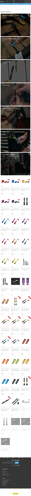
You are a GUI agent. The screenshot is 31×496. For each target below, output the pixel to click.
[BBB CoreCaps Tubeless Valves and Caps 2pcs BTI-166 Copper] (5, 421)
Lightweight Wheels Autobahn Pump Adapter (15, 290)
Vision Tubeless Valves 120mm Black (25, 269)
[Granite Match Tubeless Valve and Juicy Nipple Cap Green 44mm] (5, 261)
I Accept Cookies (15, 493)
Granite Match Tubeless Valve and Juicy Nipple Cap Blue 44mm (5, 230)
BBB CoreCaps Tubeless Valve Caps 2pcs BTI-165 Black (15, 210)
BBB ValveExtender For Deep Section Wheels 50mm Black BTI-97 (5, 410)
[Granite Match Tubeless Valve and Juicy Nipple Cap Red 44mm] (15, 221)
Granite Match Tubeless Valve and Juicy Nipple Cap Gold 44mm (15, 270)
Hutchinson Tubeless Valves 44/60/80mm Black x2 (4, 290)
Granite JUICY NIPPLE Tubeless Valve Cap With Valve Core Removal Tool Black (15, 390)
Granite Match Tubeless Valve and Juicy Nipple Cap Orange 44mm (15, 250)
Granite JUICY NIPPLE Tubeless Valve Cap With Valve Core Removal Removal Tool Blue (5, 391)
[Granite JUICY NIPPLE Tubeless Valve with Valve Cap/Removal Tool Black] (15, 341)
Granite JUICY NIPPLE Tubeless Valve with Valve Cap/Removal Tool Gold (25, 330)
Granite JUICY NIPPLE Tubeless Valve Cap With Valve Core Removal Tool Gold (25, 370)
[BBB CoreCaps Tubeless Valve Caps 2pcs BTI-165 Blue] (15, 181)
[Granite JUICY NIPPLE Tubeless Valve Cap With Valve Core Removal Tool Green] (15, 361)
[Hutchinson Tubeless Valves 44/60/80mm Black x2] (5, 281)
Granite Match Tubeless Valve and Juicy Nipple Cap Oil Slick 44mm (25, 250)
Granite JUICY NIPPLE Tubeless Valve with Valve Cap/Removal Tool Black (15, 350)
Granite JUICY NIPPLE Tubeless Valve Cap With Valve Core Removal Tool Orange (5, 371)
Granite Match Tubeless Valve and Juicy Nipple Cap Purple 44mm (25, 230)
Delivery (3, 470)
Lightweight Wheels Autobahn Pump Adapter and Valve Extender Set (5, 450)
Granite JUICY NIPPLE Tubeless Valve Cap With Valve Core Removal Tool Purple (25, 290)
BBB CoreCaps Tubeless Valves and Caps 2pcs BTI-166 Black (25, 210)
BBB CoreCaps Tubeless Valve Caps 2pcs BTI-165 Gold (25, 190)
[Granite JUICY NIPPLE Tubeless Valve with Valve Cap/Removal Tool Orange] (5, 321)
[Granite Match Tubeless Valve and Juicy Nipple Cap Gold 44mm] (15, 261)
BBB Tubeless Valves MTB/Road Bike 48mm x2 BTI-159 (25, 390)
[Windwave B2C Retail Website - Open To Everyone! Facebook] (12, 465)
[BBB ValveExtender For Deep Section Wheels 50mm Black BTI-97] (5, 401)
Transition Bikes (4, 484)
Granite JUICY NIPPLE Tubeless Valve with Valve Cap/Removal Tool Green (15, 330)
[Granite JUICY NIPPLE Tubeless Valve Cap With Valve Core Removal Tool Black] (15, 381)
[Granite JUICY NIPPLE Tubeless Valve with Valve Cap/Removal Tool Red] (25, 301)
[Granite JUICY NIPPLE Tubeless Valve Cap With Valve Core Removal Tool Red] (25, 341)
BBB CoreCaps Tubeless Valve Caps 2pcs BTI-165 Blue (15, 190)
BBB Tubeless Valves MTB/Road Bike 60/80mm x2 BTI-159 (15, 310)
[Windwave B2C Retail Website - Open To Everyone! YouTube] (18, 465)
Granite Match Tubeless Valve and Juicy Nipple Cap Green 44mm (5, 270)
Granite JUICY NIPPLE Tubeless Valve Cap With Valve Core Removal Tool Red (25, 350)
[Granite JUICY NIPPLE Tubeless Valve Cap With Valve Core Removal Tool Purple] (25, 281)
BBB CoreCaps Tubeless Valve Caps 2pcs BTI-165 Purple (5, 210)
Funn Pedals (3, 485)
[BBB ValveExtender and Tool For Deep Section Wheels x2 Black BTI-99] (15, 401)
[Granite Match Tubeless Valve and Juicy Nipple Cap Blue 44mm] (5, 221)
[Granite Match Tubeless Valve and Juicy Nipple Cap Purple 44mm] (25, 221)
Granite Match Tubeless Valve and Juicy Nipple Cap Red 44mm (15, 230)
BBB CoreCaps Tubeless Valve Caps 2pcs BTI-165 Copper (25, 410)
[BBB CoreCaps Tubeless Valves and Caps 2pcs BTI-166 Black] (25, 201)
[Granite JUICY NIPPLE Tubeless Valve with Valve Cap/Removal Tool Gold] (25, 321)
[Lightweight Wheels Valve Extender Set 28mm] (15, 421)
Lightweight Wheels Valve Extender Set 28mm (15, 430)
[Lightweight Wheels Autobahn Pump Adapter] (15, 281)
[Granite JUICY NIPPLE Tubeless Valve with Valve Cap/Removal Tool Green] (15, 321)
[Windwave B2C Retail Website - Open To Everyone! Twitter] (14, 465)
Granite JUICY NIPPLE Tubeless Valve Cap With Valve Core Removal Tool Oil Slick (5, 310)
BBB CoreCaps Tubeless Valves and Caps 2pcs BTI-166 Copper (5, 430)
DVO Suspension (4, 483)
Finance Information (4, 471)
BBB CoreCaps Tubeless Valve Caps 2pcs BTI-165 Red (5, 190)
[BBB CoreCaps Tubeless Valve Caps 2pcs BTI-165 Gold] (25, 181)
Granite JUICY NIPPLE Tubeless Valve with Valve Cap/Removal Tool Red (25, 310)
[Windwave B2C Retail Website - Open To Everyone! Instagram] (16, 465)
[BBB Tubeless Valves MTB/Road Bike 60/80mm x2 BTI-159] (15, 301)
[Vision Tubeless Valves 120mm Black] (25, 261)
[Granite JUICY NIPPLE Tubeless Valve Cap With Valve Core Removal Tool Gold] (25, 361)
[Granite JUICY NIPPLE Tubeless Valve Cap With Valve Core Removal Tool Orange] (5, 361)
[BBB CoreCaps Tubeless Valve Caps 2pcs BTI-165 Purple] (5, 201)
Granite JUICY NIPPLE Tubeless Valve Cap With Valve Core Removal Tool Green (15, 370)
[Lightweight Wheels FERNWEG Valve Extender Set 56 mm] (25, 421)
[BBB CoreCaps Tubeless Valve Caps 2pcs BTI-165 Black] (15, 201)
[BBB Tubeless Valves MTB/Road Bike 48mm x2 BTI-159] (25, 381)
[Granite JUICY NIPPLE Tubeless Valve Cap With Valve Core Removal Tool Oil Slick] (5, 301)
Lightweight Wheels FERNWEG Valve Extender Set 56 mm (25, 430)
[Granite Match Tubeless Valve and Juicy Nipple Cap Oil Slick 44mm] (25, 241)
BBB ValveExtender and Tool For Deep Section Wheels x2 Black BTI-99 (15, 410)
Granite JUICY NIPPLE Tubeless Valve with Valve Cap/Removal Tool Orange (5, 330)
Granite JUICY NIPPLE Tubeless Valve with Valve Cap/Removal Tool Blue (5, 350)
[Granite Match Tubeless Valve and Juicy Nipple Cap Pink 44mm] (5, 241)
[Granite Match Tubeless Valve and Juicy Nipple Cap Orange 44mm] (15, 241)
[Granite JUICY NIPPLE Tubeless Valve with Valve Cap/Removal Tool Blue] (5, 341)
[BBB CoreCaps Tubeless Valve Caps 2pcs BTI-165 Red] (5, 181)
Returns (3, 472)
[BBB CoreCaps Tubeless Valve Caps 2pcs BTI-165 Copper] (25, 401)
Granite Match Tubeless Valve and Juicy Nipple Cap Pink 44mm (5, 250)
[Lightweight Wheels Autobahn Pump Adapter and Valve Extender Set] (5, 441)
